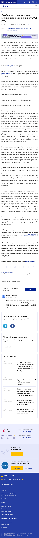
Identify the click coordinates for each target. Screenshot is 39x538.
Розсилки (4, 527)
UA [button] (25, 2)
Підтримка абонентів (7, 522)
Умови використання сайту (8, 495)
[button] (2, 2)
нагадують (9, 66)
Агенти (3, 487)
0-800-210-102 (24, 438)
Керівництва (5, 509)
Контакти (4, 530)
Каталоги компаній (6, 511)
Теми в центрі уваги (7, 514)
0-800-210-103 (24, 432)
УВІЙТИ (30, 289)
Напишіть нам (5, 524)
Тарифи (17, 454)
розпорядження (6, 74)
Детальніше (28, 468)
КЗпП (9, 47)
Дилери (3, 490)
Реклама (3, 498)
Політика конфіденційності (8, 493)
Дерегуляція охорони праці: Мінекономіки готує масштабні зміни (26, 402)
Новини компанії (6, 506)
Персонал (4, 11)
